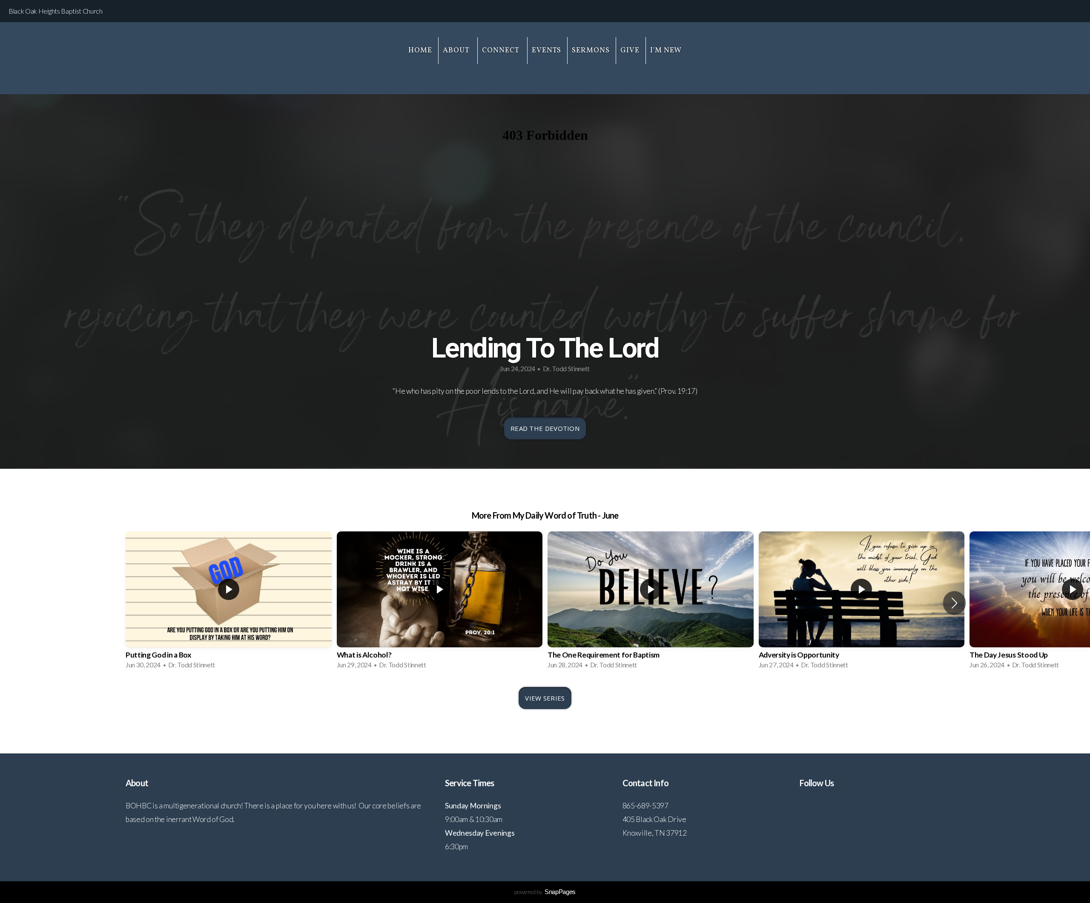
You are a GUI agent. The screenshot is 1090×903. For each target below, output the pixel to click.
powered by (545, 891)
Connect (501, 50)
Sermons (591, 50)
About (457, 50)
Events (546, 50)
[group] (229, 602)
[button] (954, 603)
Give (630, 50)
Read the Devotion (545, 428)
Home (420, 50)
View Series (545, 698)
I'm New (666, 50)
